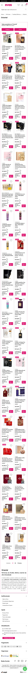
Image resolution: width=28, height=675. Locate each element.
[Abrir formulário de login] (22, 5)
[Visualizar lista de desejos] (19, 5)
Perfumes (8, 14)
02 (15, 563)
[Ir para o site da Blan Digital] (23, 672)
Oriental (25, 14)
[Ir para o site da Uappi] (4, 672)
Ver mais (23, 590)
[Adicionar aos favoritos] (11, 34)
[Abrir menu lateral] (2, 5)
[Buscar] (25, 9)
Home (2, 14)
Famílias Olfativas (17, 14)
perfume (4, 584)
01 (12, 563)
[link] (14, 599)
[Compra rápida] (11, 58)
